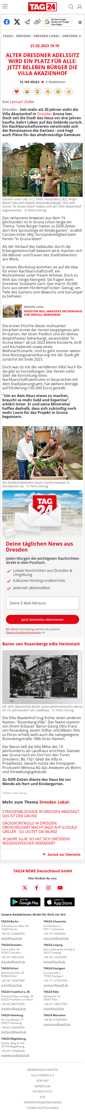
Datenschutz (42, 1091)
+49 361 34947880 (13, 981)
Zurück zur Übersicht (64, 854)
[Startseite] (42, 7)
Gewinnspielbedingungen (42, 1102)
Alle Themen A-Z (42, 1075)
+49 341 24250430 (55, 957)
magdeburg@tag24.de (15, 1055)
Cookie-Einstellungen (43, 1108)
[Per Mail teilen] (27, 21)
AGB (42, 1097)
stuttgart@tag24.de (56, 985)
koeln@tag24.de (54, 1009)
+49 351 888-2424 (12, 957)
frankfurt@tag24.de (13, 1009)
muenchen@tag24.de (57, 1024)
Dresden (23, 36)
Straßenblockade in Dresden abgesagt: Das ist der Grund (41, 813)
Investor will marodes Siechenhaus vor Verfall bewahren (53, 313)
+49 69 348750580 (13, 1004)
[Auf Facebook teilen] (6, 21)
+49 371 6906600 (55, 934)
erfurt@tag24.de (11, 985)
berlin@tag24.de (11, 938)
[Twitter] (25, 888)
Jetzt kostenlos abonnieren (42, 619)
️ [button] (16, 91)
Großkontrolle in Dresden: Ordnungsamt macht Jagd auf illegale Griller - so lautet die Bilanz (39, 827)
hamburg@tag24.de (13, 1032)
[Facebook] (37, 888)
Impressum (42, 1086)
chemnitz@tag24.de (56, 938)
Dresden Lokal (46, 36)
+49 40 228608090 (13, 1027)
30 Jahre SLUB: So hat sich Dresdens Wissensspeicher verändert (36, 840)
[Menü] (5, 7)
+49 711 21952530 (55, 981)
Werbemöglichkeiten (42, 1070)
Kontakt (42, 1080)
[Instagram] (48, 888)
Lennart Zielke (22, 101)
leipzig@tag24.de (54, 962)
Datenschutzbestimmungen (23, 632)
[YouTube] (60, 888)
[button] (80, 7)
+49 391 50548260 (13, 1051)
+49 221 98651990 (55, 1004)
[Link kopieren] (37, 21)
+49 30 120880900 (13, 934)
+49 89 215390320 (55, 1020)
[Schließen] (80, 22)
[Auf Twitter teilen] (17, 21)
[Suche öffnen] (71, 7)
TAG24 (8, 36)
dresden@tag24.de (13, 962)
